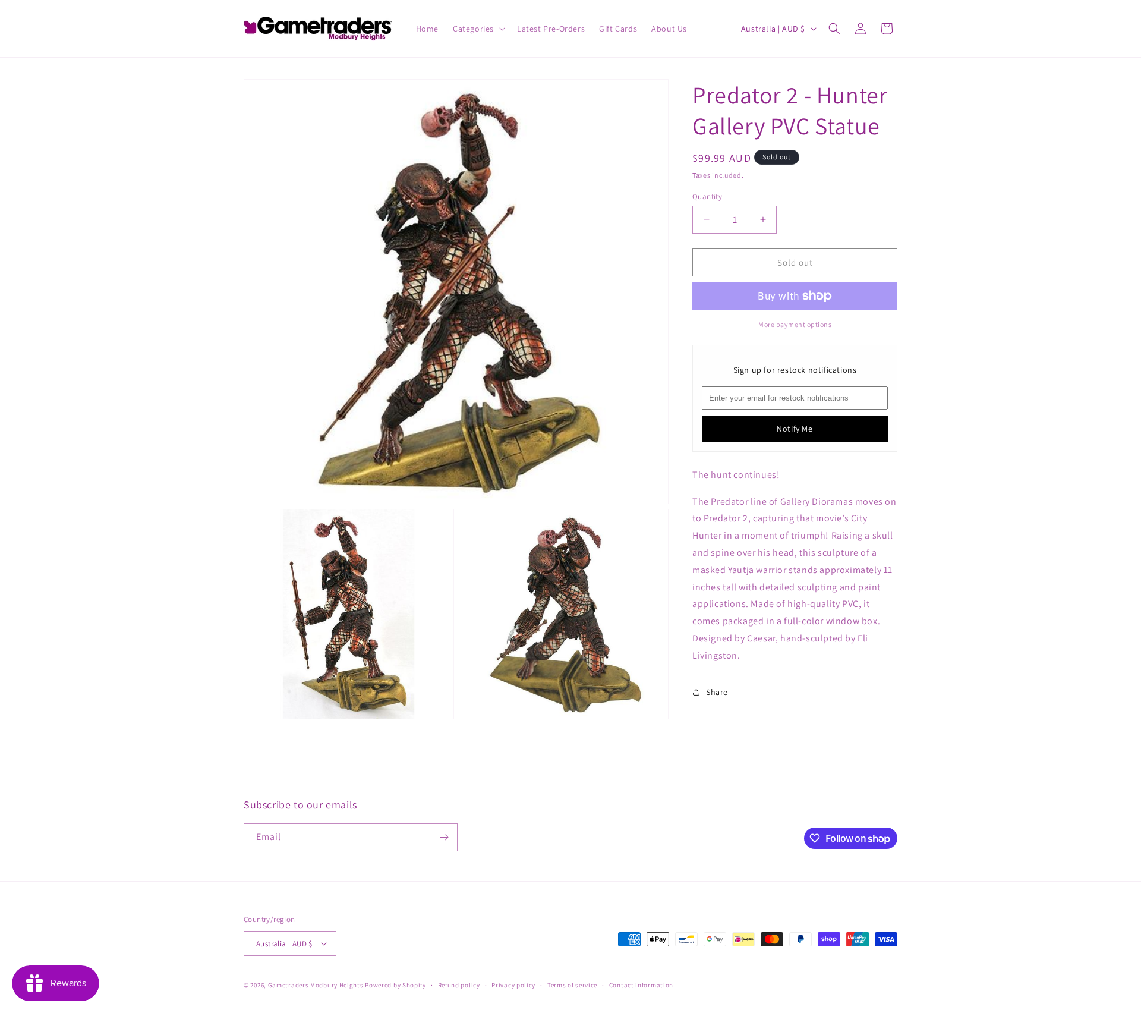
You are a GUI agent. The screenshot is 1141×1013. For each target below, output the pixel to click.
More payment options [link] (794, 324)
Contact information (641, 985)
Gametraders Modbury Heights (316, 985)
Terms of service (572, 985)
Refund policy (459, 985)
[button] (478, 28)
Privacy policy (513, 985)
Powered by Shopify (395, 985)
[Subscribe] (444, 837)
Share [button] (717, 691)
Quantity (707, 196)
